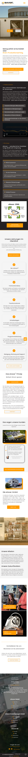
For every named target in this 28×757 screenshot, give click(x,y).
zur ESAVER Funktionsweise (15, 225)
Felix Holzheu (16, 756)
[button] (25, 754)
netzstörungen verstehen (13, 69)
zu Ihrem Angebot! (8, 754)
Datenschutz (15, 705)
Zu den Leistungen (14, 366)
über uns (13, 507)
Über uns (10, 30)
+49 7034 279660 (15, 682)
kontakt (10, 72)
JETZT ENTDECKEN (7, 633)
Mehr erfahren (14, 255)
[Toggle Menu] (24, 3)
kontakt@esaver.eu (15, 685)
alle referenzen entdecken (14, 469)
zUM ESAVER (14, 382)
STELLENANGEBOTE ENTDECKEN (9, 607)
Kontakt (18, 30)
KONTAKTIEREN (14, 660)
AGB (16, 703)
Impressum (15, 707)
